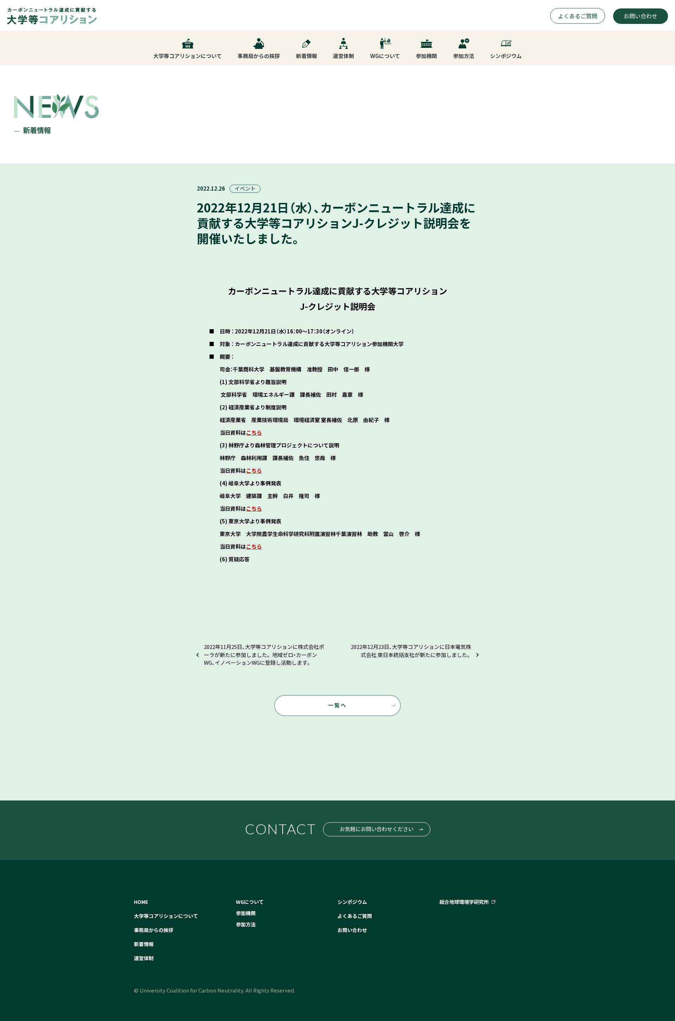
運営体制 (144, 958)
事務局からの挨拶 (153, 929)
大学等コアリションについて (166, 915)
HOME (141, 901)
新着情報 (144, 943)
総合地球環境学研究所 (464, 901)
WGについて (250, 901)
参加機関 (246, 913)
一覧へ (337, 705)
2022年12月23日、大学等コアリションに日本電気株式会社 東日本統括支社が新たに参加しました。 (411, 650)
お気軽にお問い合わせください (376, 828)
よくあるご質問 (577, 16)
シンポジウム (352, 901)
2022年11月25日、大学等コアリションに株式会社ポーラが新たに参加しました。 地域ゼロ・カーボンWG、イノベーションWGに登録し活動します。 (264, 654)
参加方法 (246, 924)
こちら (254, 432)
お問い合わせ (640, 16)
